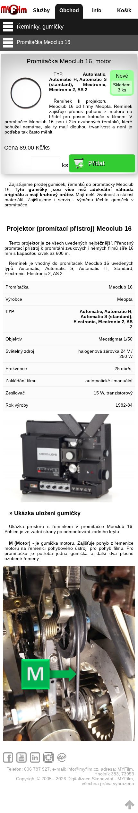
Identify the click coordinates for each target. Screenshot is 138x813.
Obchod (69, 10)
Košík (124, 10)
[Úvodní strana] (14, 7)
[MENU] (8, 27)
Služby (41, 10)
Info (96, 10)
